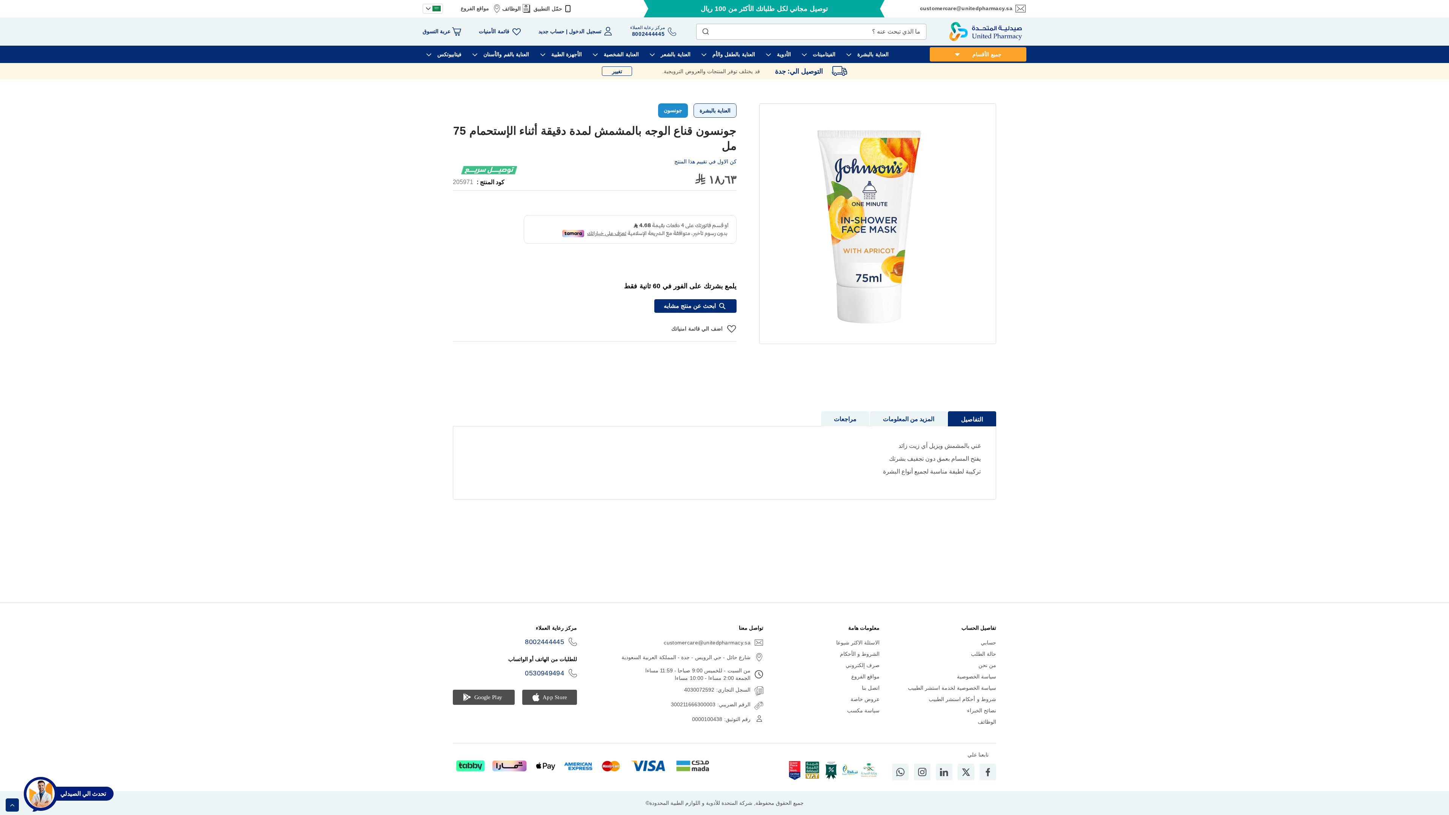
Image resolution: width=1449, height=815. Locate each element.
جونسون (673, 110)
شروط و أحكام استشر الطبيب (962, 699)
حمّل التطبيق (548, 9)
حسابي (988, 643)
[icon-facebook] (988, 772)
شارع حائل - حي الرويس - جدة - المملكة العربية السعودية (686, 657)
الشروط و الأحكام (860, 654)
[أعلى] (12, 805)
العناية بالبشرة (715, 111)
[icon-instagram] (922, 772)
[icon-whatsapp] (900, 772)
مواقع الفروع (475, 8)
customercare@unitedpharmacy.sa (966, 8)
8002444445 (544, 642)
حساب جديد (551, 31)
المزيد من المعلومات (908, 419)
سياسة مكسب (863, 710)
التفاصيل (972, 419)
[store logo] (985, 31)
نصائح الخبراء (981, 710)
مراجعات (845, 419)
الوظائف (511, 9)
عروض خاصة (865, 699)
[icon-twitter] (966, 772)
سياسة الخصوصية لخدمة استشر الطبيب (952, 688)
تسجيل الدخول (585, 31)
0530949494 (544, 673)
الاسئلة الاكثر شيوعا (858, 643)
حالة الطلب (983, 654)
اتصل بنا (871, 688)
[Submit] (705, 30)
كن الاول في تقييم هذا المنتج (705, 161)
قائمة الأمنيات (494, 31)
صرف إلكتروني (863, 665)
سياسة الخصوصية (976, 677)
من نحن (987, 665)
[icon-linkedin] (944, 772)
